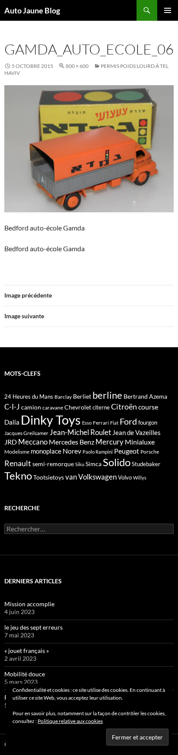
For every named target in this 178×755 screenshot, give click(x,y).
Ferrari (101, 422)
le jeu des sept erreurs (33, 627)
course (148, 407)
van (71, 476)
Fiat (114, 422)
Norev (72, 451)
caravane (52, 407)
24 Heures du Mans (28, 396)
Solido (116, 462)
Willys (139, 477)
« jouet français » (26, 650)
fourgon (147, 422)
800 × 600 (77, 66)
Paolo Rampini (98, 451)
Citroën (124, 406)
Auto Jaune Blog (32, 10)
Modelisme (16, 451)
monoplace (46, 451)
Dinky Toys (51, 419)
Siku (79, 464)
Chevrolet (77, 407)
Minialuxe (140, 442)
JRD (10, 442)
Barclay (63, 396)
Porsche (149, 451)
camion (31, 407)
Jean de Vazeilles (136, 432)
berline (107, 395)
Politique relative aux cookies (70, 721)
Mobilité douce (24, 674)
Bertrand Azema (145, 396)
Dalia (11, 422)
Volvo (125, 477)
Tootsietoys (48, 477)
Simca (94, 463)
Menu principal (167, 10)
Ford (128, 421)
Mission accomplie (29, 604)
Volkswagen (97, 476)
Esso (87, 422)
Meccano (33, 441)
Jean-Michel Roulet (80, 432)
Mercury (109, 442)
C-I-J (12, 406)
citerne (101, 407)
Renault (17, 463)
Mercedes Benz (71, 442)
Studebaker (146, 464)
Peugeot (126, 451)
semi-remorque (53, 463)
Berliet (82, 396)
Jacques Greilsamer (26, 433)
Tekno (18, 476)
